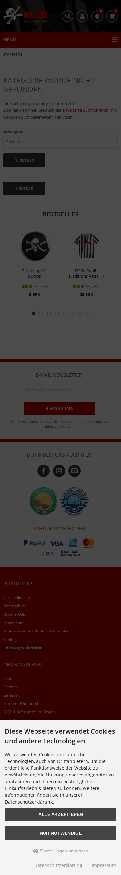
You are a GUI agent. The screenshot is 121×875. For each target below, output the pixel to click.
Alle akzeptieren (60, 814)
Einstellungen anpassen (63, 850)
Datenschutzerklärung (58, 865)
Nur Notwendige (61, 833)
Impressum (104, 865)
